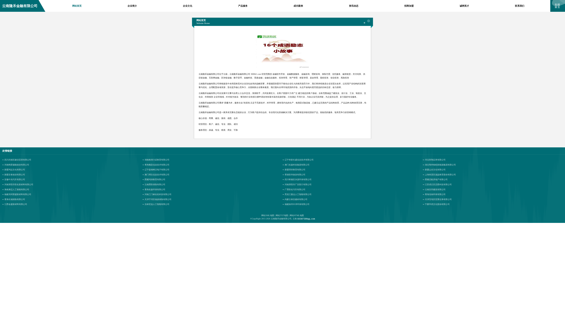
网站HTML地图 (297, 215)
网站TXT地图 (282, 215)
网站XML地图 (267, 215)
